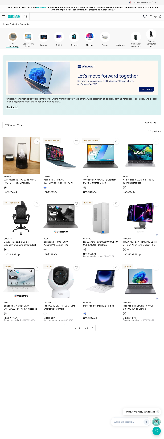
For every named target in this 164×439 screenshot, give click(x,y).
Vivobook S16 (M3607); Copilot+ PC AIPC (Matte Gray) (99, 181)
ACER (125, 177)
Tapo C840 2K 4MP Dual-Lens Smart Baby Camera (59, 307)
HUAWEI (7, 177)
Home (5, 24)
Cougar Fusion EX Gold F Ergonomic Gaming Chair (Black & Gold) (20, 243)
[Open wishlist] (145, 16)
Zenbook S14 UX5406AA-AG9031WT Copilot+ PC (57, 243)
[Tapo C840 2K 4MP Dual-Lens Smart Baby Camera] (60, 281)
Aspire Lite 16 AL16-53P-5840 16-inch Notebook (138, 181)
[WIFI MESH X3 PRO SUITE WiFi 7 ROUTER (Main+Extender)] (21, 155)
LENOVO (47, 177)
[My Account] (155, 16)
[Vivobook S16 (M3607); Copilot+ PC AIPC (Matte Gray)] (100, 155)
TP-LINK (47, 303)
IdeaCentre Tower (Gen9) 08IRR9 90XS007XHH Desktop (100, 243)
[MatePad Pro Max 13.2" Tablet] (100, 281)
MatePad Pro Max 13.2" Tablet (98, 305)
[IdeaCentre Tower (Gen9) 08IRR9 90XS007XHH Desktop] (100, 218)
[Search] (151, 16)
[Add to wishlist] (37, 141)
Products (14, 24)
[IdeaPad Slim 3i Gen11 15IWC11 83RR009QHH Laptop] (140, 281)
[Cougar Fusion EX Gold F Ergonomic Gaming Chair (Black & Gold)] (21, 218)
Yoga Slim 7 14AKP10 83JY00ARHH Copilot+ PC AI (58, 181)
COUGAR (8, 239)
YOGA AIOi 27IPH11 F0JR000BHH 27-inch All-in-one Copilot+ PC (140, 243)
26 (86, 327)
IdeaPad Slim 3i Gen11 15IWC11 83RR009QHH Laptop (138, 307)
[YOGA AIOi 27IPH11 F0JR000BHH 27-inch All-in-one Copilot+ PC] (140, 218)
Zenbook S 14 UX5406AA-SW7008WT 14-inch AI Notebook (21, 307)
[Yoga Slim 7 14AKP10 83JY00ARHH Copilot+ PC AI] (60, 155)
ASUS (85, 177)
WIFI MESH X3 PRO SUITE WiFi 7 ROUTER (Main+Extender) (20, 181)
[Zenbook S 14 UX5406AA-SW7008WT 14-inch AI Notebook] (21, 281)
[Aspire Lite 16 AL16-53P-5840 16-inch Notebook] (140, 155)
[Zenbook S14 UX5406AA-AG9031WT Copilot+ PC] (60, 218)
